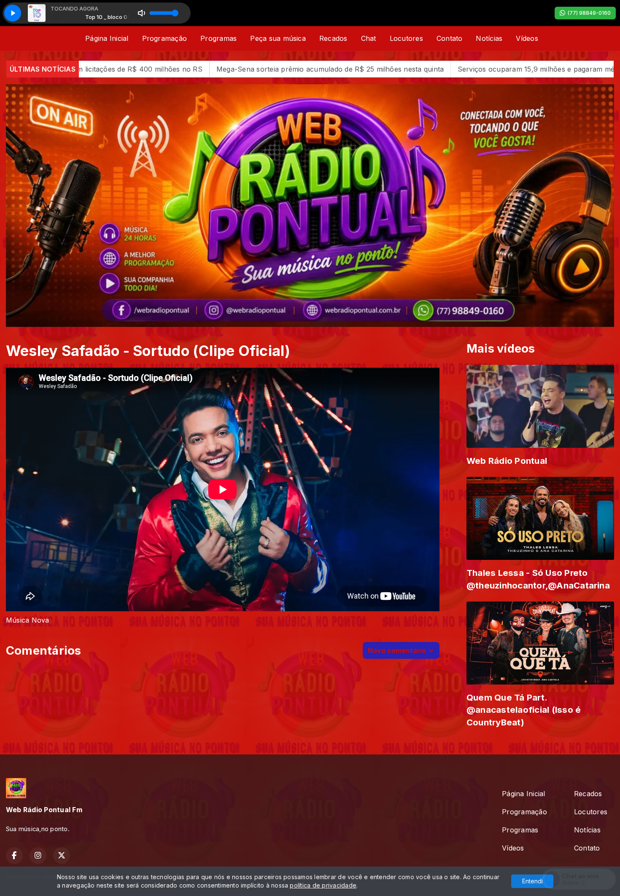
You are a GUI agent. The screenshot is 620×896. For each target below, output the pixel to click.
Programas (218, 38)
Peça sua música (278, 38)
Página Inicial (106, 38)
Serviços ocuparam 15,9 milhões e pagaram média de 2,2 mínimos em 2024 (472, 69)
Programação (164, 38)
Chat (368, 38)
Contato (450, 38)
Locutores (406, 38)
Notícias (489, 38)
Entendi (532, 881)
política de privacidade (323, 885)
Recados (333, 38)
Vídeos (527, 38)
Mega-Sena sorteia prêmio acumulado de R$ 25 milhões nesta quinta (220, 69)
